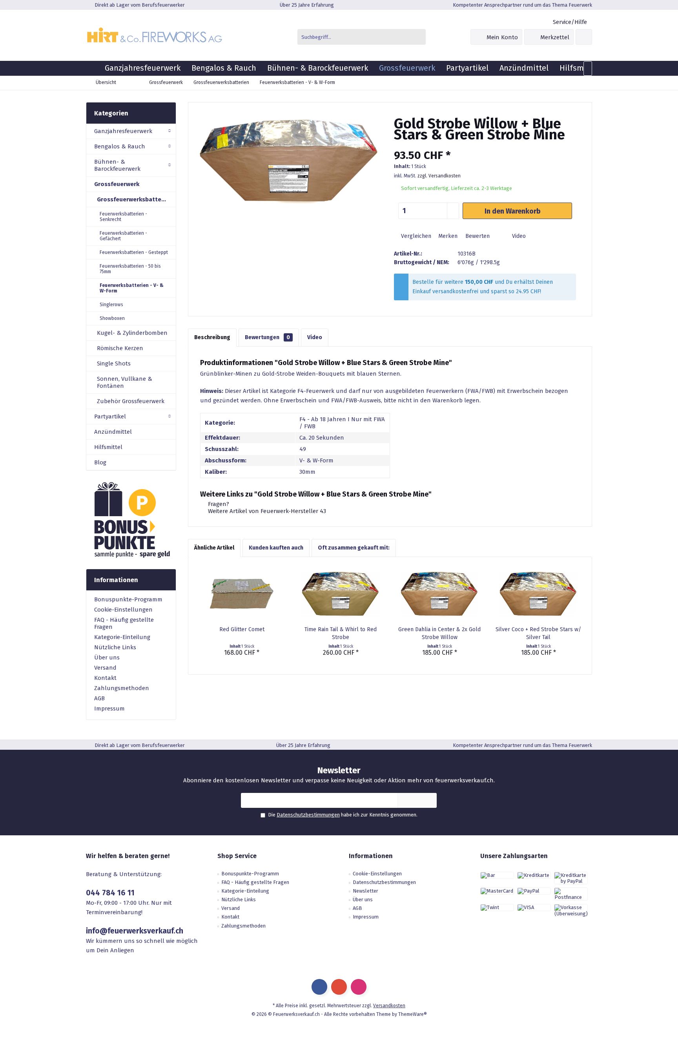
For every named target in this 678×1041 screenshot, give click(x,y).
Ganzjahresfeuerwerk (123, 131)
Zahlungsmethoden (121, 688)
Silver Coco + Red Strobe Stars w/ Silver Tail (538, 633)
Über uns (107, 657)
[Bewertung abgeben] (485, 145)
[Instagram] (358, 987)
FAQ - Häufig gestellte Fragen (124, 623)
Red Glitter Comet (241, 629)
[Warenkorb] (584, 37)
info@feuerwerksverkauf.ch (134, 930)
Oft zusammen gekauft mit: (354, 547)
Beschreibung (212, 337)
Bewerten (477, 236)
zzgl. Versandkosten (439, 176)
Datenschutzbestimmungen (308, 815)
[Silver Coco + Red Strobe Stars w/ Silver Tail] (538, 594)
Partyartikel (110, 416)
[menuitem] (569, 22)
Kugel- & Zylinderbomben (132, 332)
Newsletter (365, 891)
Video (518, 236)
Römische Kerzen (120, 348)
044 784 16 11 (110, 892)
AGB (99, 698)
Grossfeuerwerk (116, 184)
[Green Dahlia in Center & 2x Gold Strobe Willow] (439, 594)
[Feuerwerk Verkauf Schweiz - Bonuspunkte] (131, 519)
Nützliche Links (115, 647)
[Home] (92, 68)
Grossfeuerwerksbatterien (134, 199)
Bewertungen (267, 337)
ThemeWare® (412, 1014)
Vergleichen (415, 236)
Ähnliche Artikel (214, 547)
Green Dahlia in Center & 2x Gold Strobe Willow (439, 633)
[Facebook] (319, 987)
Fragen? (217, 504)
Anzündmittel (113, 431)
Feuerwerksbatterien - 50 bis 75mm (130, 268)
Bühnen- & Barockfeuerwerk (117, 165)
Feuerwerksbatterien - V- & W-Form (132, 288)
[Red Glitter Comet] (241, 594)
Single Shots (114, 363)
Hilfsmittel (108, 447)
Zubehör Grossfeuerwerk (130, 401)
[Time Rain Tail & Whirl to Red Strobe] (340, 594)
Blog (100, 462)
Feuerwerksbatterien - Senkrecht (123, 216)
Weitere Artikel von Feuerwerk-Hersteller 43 (266, 511)
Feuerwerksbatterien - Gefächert (123, 235)
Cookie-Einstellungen (123, 609)
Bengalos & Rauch (119, 146)
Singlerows (111, 304)
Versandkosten (389, 1005)
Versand (105, 667)
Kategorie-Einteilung (122, 637)
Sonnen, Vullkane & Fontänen (124, 382)
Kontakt (105, 677)
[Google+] (339, 987)
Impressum (109, 708)
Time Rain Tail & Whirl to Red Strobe (340, 633)
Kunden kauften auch (276, 547)
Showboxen (112, 318)
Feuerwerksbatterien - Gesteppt (134, 252)
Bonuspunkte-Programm (128, 599)
